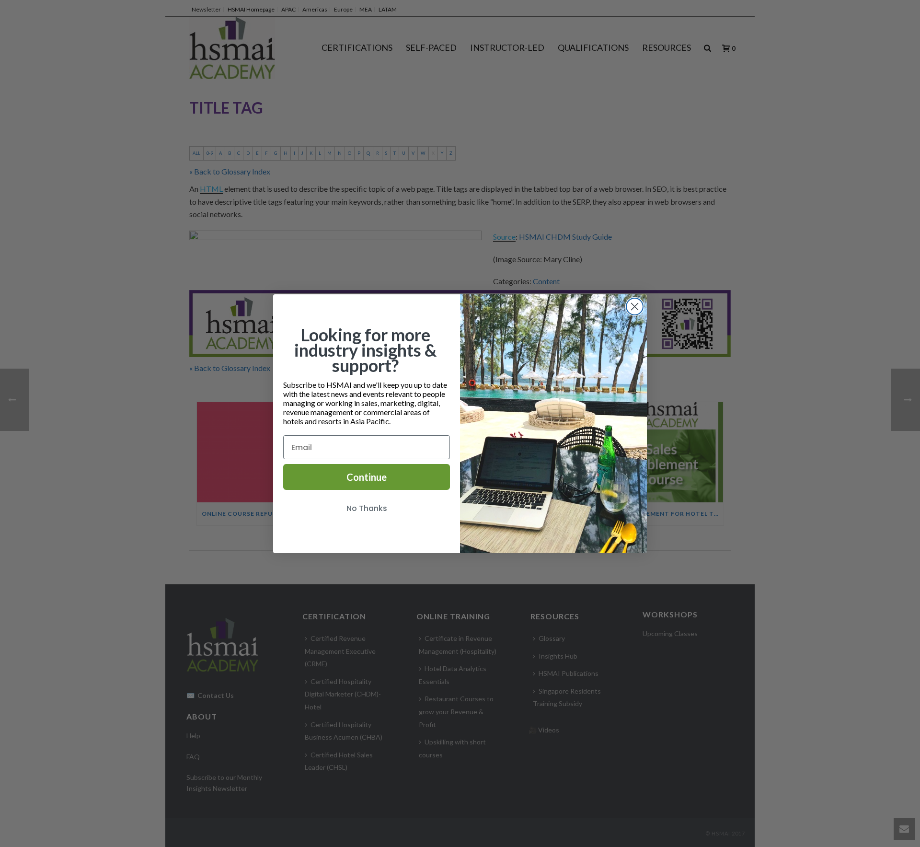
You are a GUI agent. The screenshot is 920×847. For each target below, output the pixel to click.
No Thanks (366, 508)
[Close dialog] (634, 306)
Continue (366, 477)
